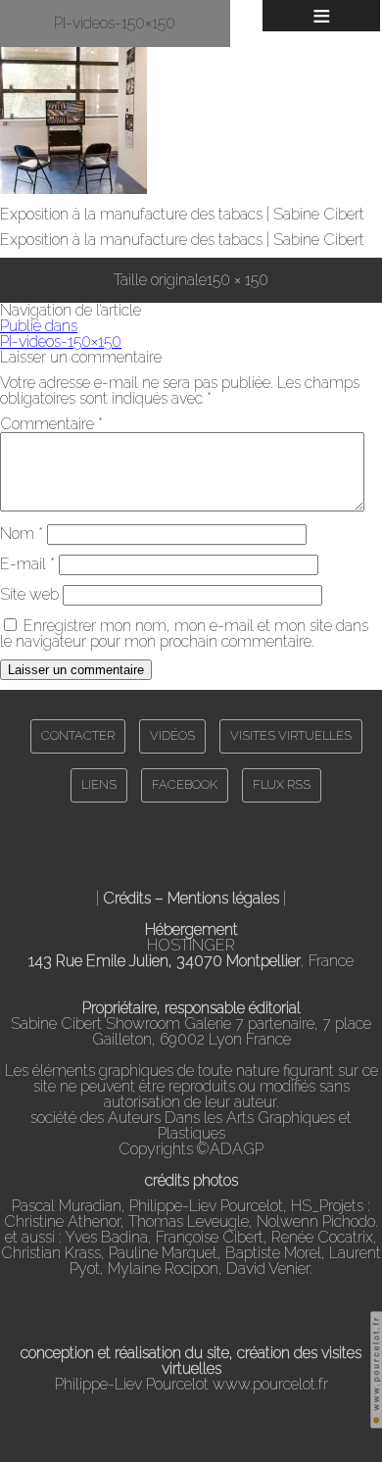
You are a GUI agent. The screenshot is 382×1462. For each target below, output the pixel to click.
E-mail (27, 564)
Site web (29, 594)
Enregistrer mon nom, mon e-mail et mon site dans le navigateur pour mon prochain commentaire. (184, 633)
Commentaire (51, 423)
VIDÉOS (172, 735)
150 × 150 (237, 279)
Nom (21, 533)
